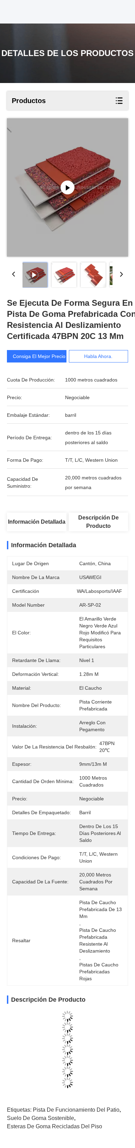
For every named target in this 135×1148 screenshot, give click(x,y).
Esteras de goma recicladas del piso (54, 1126)
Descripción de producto (98, 522)
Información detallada (36, 522)
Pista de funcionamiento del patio (76, 1110)
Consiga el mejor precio (39, 356)
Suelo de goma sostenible (40, 1118)
